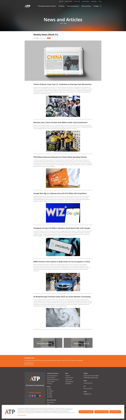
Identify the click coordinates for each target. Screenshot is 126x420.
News (65, 23)
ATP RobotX (49, 397)
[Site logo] (27, 6)
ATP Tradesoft (50, 391)
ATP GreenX (49, 395)
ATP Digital (49, 393)
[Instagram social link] (32, 396)
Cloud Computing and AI (52, 375)
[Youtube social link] (40, 396)
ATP (37, 38)
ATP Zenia (49, 389)
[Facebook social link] (30, 396)
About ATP (67, 375)
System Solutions (50, 381)
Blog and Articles (50, 402)
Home (61, 23)
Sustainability (68, 383)
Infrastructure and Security (52, 379)
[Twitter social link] (37, 396)
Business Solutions (51, 377)
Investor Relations (69, 381)
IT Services (49, 383)
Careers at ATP (68, 379)
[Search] (100, 6)
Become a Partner (69, 377)
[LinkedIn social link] (35, 396)
